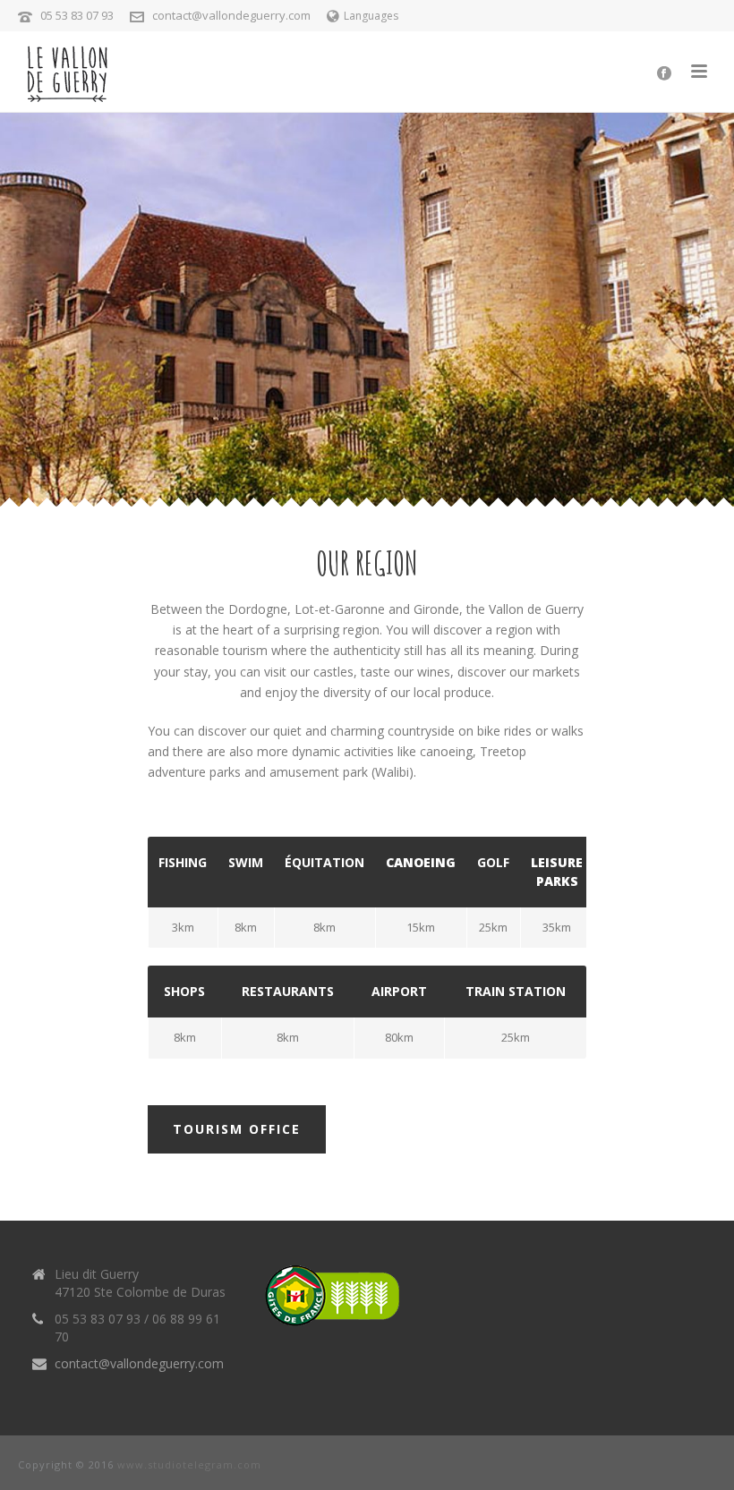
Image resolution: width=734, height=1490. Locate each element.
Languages (371, 15)
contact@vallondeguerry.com (231, 15)
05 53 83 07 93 (77, 15)
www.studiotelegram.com (189, 1464)
